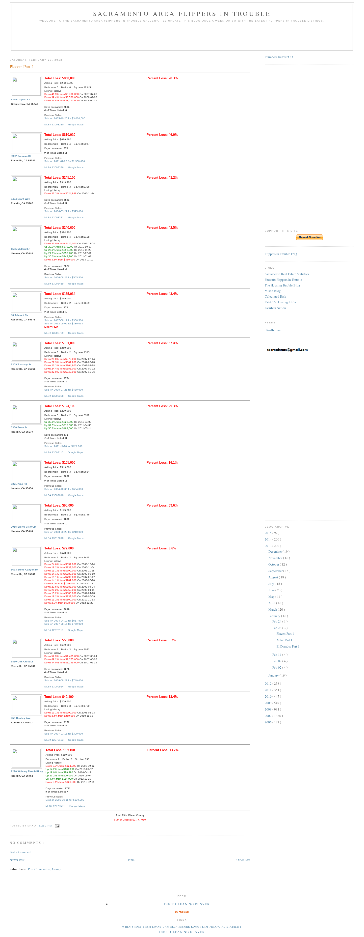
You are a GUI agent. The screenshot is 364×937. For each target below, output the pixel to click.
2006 (268, 722)
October (274, 564)
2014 (268, 539)
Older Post (243, 859)
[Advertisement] (182, 38)
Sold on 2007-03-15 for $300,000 (63, 733)
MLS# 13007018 (54, 495)
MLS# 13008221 (54, 217)
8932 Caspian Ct (21, 156)
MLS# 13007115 (53, 452)
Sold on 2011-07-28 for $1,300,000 (64, 161)
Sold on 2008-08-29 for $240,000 (63, 532)
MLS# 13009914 (54, 686)
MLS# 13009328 (54, 396)
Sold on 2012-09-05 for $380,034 (63, 323)
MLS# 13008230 (54, 124)
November (275, 558)
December (275, 551)
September (275, 570)
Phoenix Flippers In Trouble (283, 279)
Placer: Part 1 (285, 633)
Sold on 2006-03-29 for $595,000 (63, 211)
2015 (268, 533)
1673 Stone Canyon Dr (24, 569)
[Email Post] (56, 825)
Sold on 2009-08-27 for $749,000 (63, 680)
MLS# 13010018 (54, 538)
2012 (268, 683)
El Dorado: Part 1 (288, 646)
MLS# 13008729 (54, 333)
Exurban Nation (275, 308)
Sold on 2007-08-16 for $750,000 (63, 624)
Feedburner (273, 330)
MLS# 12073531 (55, 806)
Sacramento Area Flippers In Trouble (182, 13)
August (273, 577)
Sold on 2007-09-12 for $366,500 (63, 320)
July (271, 583)
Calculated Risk (275, 296)
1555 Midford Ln (20, 249)
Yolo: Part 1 (284, 640)
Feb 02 (277, 667)
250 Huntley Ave (21, 718)
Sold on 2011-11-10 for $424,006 (63, 446)
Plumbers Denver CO (279, 57)
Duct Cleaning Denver (187, 904)
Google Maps (75, 124)
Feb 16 (277, 654)
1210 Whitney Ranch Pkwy (27, 771)
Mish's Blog (273, 290)
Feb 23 (277, 627)
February (274, 616)
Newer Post (17, 859)
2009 (268, 703)
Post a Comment (20, 852)
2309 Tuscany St (21, 364)
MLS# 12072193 (54, 739)
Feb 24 (277, 621)
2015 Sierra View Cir (23, 526)
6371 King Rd (19, 484)
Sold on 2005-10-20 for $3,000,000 (64, 118)
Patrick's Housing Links (280, 302)
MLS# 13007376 (54, 167)
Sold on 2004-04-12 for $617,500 (63, 620)
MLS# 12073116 (53, 630)
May (271, 596)
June (271, 590)
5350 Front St (19, 427)
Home (130, 859)
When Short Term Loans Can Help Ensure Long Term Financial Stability (182, 926)
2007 (268, 715)
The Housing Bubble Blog (282, 285)
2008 (268, 709)
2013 (268, 545)
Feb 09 (277, 661)
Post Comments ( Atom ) (44, 869)
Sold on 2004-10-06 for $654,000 (63, 489)
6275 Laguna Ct (20, 99)
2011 (268, 690)
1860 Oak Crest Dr (22, 661)
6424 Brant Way (20, 199)
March (273, 609)
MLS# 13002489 (54, 283)
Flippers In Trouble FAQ (281, 254)
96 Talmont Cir (19, 315)
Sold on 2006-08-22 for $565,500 (63, 277)
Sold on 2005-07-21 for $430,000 (63, 389)
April (272, 603)
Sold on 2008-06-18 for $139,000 (65, 799)
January (274, 675)
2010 (268, 696)
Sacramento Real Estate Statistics (287, 274)
